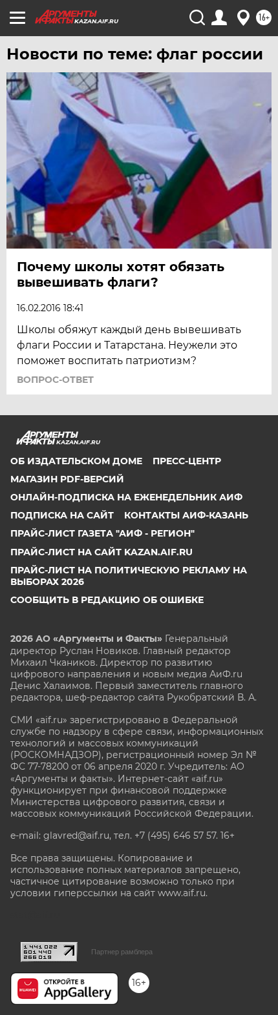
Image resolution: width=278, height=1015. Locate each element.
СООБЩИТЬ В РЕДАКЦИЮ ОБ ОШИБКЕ (107, 600)
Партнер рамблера (122, 952)
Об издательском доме (76, 461)
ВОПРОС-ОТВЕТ (55, 379)
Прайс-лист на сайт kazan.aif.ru (101, 552)
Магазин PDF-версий (67, 479)
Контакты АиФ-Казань (186, 515)
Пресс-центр (187, 461)
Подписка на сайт (62, 515)
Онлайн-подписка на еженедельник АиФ (126, 497)
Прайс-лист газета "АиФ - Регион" (102, 533)
